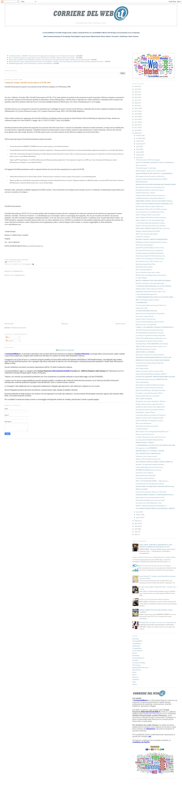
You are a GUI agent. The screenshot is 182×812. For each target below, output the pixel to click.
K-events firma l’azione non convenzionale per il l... (150, 187)
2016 (136, 114)
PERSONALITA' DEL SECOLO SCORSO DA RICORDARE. (153, 360)
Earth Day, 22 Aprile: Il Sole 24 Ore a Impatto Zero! (150, 407)
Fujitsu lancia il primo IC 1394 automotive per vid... (150, 256)
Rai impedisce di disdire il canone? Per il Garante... (150, 190)
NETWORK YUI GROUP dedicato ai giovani (148, 470)
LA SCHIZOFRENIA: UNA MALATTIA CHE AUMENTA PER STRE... (156, 445)
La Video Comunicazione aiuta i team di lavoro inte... (151, 437)
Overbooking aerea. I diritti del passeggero (148, 160)
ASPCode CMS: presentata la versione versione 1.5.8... (151, 346)
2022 (136, 97)
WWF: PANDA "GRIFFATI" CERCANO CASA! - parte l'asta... (153, 228)
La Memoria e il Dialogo (143, 237)
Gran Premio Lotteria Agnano (144, 267)
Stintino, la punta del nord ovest (145, 434)
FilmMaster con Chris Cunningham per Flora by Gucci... (152, 242)
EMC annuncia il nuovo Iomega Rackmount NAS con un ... (152, 431)
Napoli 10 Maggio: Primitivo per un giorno (148, 215)
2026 (136, 86)
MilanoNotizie (136, 670)
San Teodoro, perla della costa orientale (147, 426)
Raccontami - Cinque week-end (145, 316)
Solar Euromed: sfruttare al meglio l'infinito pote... (150, 206)
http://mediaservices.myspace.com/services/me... (149, 341)
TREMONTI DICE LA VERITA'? (145, 442)
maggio (138, 155)
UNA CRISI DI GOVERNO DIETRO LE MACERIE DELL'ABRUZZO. (155, 508)
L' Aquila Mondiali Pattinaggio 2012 (146, 294)
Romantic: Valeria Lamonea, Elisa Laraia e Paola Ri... (151, 226)
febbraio (138, 515)
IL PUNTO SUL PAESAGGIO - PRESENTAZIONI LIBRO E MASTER (155, 377)
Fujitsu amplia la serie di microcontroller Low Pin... (150, 497)
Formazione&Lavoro (138, 658)
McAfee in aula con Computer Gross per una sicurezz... (151, 275)
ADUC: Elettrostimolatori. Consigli (146, 349)
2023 (136, 95)
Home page (65, 324)
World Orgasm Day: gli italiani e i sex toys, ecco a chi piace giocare (157, 622)
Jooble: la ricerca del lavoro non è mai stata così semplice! (154, 566)
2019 (136, 106)
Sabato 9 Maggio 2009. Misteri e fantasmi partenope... (151, 217)
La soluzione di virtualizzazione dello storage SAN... (151, 335)
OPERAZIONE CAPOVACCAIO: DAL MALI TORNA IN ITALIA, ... (155, 201)
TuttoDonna (135, 679)
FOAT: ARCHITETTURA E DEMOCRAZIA (148, 453)
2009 (136, 133)
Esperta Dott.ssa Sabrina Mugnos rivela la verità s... (150, 248)
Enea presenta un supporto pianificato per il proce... (150, 385)
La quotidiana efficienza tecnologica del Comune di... (151, 415)
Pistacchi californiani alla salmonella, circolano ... (150, 420)
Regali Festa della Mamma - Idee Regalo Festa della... (151, 390)
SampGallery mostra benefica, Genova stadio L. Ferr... (151, 291)
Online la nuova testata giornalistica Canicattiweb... (150, 313)
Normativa (135, 677)
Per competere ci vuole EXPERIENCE (146, 448)
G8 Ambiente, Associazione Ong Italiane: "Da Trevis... (151, 401)
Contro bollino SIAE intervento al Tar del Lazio (149, 467)
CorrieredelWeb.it (137, 641)
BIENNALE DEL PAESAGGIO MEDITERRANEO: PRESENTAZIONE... (156, 184)
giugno (138, 152)
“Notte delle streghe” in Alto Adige (146, 168)
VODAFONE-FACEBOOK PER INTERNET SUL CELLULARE (153, 357)
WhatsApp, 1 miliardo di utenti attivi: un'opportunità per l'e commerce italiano (153, 557)
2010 (136, 130)
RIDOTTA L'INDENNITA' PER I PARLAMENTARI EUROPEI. (153, 280)
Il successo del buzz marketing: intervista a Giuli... (150, 322)
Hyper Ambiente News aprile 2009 (145, 475)
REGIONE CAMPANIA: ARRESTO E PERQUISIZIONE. (152, 239)
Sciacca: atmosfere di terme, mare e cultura (148, 272)
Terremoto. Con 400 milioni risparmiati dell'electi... (150, 464)
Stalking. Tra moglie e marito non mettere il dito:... (150, 371)
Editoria (134, 653)
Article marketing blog (142, 382)
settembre (139, 144)
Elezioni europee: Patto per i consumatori (147, 396)
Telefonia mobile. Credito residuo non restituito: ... (150, 289)
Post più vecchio (120, 324)
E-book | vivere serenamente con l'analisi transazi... (150, 259)
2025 (136, 89)
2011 (136, 127)
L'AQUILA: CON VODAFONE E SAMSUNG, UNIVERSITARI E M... (155, 327)
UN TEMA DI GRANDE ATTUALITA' (146, 311)
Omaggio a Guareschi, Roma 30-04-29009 (148, 231)
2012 (136, 125)
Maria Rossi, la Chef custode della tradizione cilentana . (154, 599)
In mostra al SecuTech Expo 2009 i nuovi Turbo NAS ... (151, 492)
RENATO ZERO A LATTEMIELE (145, 352)
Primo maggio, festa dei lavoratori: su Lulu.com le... (150, 176)
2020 (136, 103)
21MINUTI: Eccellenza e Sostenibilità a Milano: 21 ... (151, 198)
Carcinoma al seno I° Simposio (144, 473)
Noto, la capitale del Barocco (144, 269)
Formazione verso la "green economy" (146, 456)
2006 (136, 526)
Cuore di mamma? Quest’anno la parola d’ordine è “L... (151, 305)
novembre (139, 138)
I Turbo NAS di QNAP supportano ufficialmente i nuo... (151, 338)
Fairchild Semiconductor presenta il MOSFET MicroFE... (152, 379)
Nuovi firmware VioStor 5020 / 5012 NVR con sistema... (152, 209)
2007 (136, 523)
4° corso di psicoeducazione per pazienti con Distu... (151, 223)
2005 (136, 529)
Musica (134, 675)
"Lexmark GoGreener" (142, 366)
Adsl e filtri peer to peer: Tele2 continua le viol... (149, 261)
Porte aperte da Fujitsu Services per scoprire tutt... (150, 250)
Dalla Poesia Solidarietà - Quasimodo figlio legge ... (150, 283)
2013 (136, 122)
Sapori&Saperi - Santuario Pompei (145, 412)
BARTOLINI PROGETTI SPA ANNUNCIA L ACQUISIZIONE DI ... (154, 173)
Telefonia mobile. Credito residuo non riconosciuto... (151, 195)
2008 (136, 521)
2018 (136, 108)
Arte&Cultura (136, 646)
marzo (138, 512)
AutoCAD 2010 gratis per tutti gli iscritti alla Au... (150, 330)
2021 (136, 100)
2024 (136, 92)
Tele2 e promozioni (141, 165)
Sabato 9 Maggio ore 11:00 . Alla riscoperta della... (150, 220)
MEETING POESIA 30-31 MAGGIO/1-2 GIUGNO (150, 451)
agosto (138, 146)
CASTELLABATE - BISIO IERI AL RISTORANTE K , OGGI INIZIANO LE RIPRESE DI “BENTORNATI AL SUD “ (155, 546)
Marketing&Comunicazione (140, 667)
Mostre (134, 672)
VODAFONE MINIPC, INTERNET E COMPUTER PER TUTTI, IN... (155, 495)
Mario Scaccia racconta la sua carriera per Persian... (150, 355)
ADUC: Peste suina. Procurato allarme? (147, 234)
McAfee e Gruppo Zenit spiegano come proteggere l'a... (151, 506)
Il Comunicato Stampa (138, 663)
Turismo (134, 684)
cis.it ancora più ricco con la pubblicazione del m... (150, 212)
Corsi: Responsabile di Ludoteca (145, 478)
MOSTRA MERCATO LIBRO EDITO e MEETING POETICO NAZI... (155, 486)
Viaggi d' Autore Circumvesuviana (145, 319)
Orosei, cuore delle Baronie (143, 423)
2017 (136, 111)
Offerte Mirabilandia (141, 182)
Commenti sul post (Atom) (18, 328)
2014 (136, 119)
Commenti (10, 341)
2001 (136, 534)
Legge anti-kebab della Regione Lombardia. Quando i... (151, 374)
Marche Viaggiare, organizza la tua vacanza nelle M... (151, 171)
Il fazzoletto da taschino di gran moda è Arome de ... (150, 409)
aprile (138, 157)
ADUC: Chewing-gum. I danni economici (147, 300)
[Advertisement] (91, 44)
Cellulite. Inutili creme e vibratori (145, 193)
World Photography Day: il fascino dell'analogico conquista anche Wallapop (30, 63)
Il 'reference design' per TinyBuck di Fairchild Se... (150, 253)
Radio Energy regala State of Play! (145, 264)
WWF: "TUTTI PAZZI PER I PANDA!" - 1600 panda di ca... (152, 481)
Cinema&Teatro (136, 648)
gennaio (138, 517)
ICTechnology (136, 665)
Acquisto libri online (142, 308)
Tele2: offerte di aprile (142, 368)
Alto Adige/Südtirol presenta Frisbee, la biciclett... (150, 333)
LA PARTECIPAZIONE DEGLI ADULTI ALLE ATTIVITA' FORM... (155, 297)
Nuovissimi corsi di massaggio (144, 245)
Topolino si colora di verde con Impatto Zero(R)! (149, 418)
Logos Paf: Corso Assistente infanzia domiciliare (149, 363)
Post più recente (9, 324)
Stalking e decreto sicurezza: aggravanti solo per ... (150, 404)
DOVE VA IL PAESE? (142, 489)
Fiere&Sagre (135, 655)
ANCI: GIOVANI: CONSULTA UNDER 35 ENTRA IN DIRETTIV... (154, 462)
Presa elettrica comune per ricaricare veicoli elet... (150, 388)
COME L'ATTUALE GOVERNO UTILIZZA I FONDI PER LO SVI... (155, 204)
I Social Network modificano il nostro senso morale (150, 500)
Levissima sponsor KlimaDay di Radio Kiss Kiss (149, 440)
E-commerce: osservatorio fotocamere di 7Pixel (149, 393)
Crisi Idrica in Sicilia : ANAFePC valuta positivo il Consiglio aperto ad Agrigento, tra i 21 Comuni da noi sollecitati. (42, 56)
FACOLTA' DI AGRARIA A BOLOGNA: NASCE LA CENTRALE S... (155, 162)
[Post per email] (32, 264)
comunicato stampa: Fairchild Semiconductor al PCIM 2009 (28, 82)
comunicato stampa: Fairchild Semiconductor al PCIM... (152, 179)
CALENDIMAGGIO (141, 302)
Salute (134, 682)
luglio (138, 149)
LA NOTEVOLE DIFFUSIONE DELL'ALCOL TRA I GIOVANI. (153, 286)
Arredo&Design (136, 643)
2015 (136, 117)
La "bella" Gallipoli (141, 278)
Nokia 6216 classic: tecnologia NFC (146, 324)
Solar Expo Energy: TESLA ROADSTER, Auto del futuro (152, 344)
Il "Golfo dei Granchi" (142, 429)
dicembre (139, 135)
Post (8, 337)
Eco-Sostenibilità (137, 651)
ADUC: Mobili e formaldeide (144, 399)
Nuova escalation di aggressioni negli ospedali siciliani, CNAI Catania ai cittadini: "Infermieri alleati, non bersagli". (42, 58)
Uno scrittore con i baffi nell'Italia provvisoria (149, 503)
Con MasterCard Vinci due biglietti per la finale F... (150, 484)
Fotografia (135, 660)
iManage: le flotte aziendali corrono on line (148, 459)
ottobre (138, 141)
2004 (136, 532)
